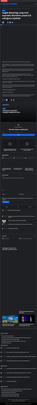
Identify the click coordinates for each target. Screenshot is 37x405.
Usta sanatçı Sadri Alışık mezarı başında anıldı (18, 169)
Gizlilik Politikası (14, 403)
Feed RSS (20, 399)
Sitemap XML (10, 399)
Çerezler (18, 403)
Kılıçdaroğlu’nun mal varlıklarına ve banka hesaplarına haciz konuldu (20, 224)
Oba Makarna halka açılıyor (13, 228)
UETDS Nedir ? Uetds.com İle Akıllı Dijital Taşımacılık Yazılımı (9, 248)
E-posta (3, 194)
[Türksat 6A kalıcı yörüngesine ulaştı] (3, 349)
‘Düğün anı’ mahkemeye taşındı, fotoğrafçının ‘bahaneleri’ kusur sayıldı (29, 169)
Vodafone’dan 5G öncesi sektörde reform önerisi (8, 325)
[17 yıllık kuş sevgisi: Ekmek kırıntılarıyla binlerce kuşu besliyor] (7, 162)
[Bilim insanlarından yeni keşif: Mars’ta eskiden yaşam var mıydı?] (3, 353)
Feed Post (27, 399)
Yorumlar (30, 206)
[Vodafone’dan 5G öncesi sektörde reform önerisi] (10, 319)
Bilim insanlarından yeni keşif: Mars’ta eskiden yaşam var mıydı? (18, 352)
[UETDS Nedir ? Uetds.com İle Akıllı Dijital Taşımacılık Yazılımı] (10, 242)
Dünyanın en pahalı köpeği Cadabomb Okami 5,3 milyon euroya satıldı (12, 112)
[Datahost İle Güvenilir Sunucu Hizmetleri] (27, 274)
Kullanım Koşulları (25, 403)
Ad (3, 190)
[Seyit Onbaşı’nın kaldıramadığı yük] (5, 212)
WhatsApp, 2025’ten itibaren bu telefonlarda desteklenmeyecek (18, 360)
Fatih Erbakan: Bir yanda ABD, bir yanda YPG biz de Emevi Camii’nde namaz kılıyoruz (21, 368)
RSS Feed (14, 399)
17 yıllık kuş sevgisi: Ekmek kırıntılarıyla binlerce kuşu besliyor (6, 169)
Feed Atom (23, 399)
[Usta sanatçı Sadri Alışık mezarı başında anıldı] (18, 162)
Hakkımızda (7, 403)
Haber (7, 8)
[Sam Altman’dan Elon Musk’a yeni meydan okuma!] (27, 319)
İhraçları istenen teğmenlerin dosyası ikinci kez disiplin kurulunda (18, 377)
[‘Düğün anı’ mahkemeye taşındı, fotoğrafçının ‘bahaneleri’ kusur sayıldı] (30, 162)
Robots (17, 399)
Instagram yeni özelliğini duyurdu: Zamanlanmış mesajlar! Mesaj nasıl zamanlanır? (21, 356)
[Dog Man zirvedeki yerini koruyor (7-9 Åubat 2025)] (5, 221)
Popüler (6, 206)
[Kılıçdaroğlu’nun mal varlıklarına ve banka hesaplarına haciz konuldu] (5, 225)
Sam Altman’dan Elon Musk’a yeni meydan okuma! (26, 325)
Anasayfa (4, 8)
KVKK (21, 403)
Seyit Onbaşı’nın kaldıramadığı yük (14, 210)
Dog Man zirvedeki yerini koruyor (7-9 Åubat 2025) (17, 220)
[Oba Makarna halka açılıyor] (5, 230)
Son (18, 206)
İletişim (10, 403)
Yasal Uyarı (30, 403)
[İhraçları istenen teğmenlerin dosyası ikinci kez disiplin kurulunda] (3, 378)
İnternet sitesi (21, 194)
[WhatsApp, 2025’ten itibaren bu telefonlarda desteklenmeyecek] (3, 362)
